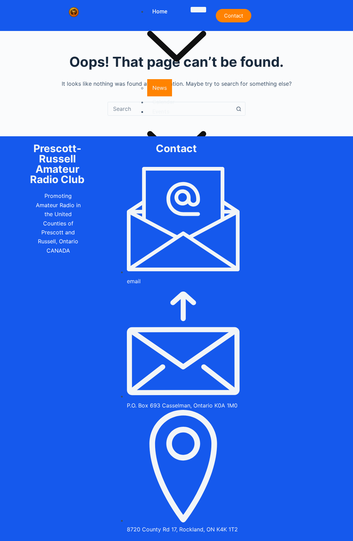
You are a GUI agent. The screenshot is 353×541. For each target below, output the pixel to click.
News (159, 87)
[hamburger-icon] (198, 9)
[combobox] (170, 109)
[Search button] (238, 108)
